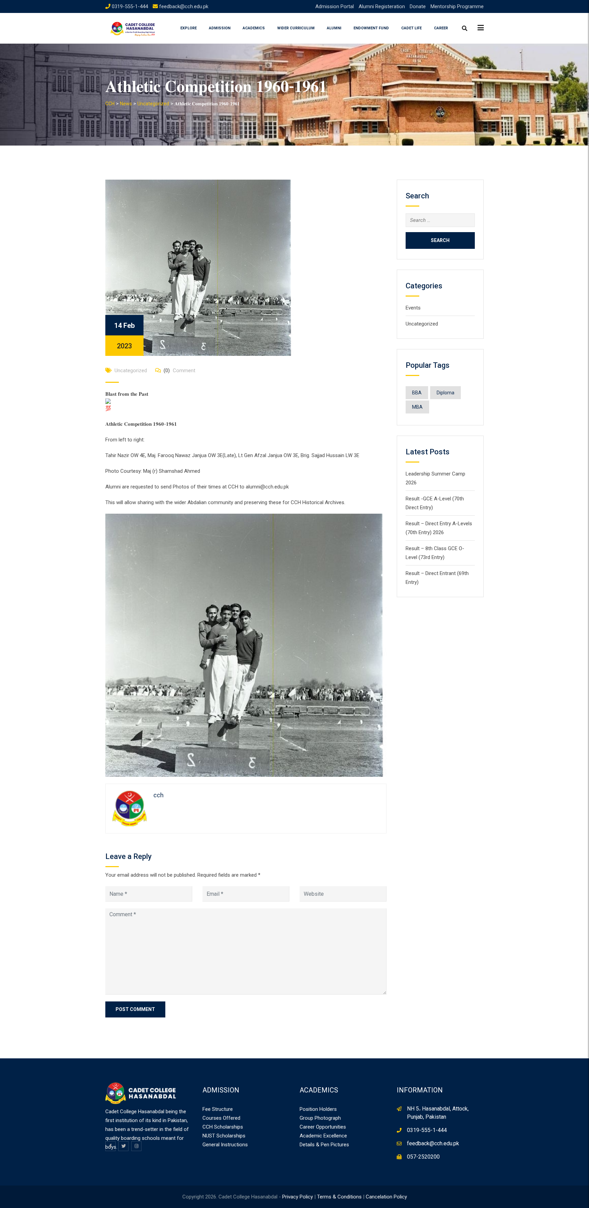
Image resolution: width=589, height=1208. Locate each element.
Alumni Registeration (382, 6)
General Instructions (225, 1145)
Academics (254, 28)
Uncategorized (131, 370)
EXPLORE (188, 28)
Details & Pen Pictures (324, 1145)
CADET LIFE (411, 28)
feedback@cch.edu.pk (183, 6)
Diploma (445, 392)
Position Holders (318, 1109)
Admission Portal (334, 6)
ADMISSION (219, 28)
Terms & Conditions (339, 1197)
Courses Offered (221, 1118)
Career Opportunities (323, 1127)
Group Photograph (320, 1118)
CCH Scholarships (222, 1127)
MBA (417, 407)
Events (413, 308)
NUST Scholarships (223, 1136)
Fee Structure (217, 1109)
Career (441, 28)
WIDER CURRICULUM (296, 28)
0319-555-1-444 (130, 6)
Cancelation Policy (386, 1197)
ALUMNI (334, 28)
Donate (418, 6)
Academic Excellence (323, 1136)
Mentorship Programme (457, 6)
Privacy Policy (297, 1197)
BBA (417, 392)
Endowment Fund (371, 28)
